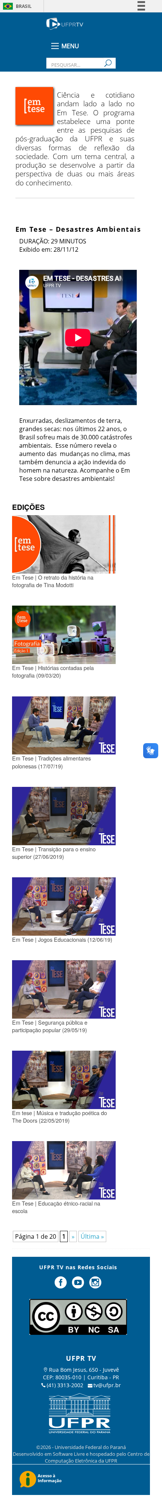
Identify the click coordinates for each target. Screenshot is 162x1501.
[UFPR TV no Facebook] (61, 1285)
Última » (92, 1236)
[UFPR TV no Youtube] (78, 1285)
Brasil (24, 6)
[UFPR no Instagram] (95, 1285)
